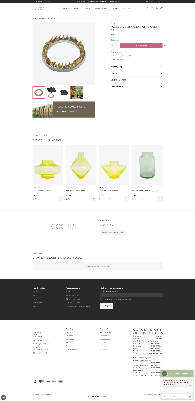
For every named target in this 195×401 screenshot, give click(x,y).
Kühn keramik (37, 291)
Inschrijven (106, 306)
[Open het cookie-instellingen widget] (3, 397)
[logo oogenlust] (40, 8)
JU (100, 187)
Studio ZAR (36, 187)
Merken (68, 342)
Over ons (69, 332)
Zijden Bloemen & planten (74, 299)
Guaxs (34, 299)
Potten (68, 291)
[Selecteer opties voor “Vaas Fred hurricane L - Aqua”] (159, 198)
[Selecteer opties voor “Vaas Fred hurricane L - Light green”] (126, 198)
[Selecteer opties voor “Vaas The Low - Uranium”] (93, 198)
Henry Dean (36, 295)
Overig (53, 18)
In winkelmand (141, 46)
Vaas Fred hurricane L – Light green (112, 190)
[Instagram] (40, 353)
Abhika (34, 306)
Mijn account (104, 349)
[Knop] (156, 8)
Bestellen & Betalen (106, 339)
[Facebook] (33, 353)
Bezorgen (103, 342)
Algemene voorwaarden (151, 394)
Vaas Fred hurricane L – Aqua (143, 190)
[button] (161, 2)
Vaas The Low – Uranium (75, 190)
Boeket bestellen (71, 349)
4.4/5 (97, 396)
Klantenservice (104, 335)
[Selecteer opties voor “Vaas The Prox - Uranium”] (60, 198)
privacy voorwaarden (125, 299)
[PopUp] (152, 8)
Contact (68, 346)
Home (34, 18)
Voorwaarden (70, 339)
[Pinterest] (46, 353)
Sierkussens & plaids (73, 303)
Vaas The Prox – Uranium (42, 190)
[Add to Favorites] (165, 45)
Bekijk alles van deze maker (112, 233)
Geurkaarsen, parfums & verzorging (78, 306)
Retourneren (104, 346)
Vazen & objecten (43, 18)
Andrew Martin (37, 303)
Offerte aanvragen (106, 332)
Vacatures (69, 335)
